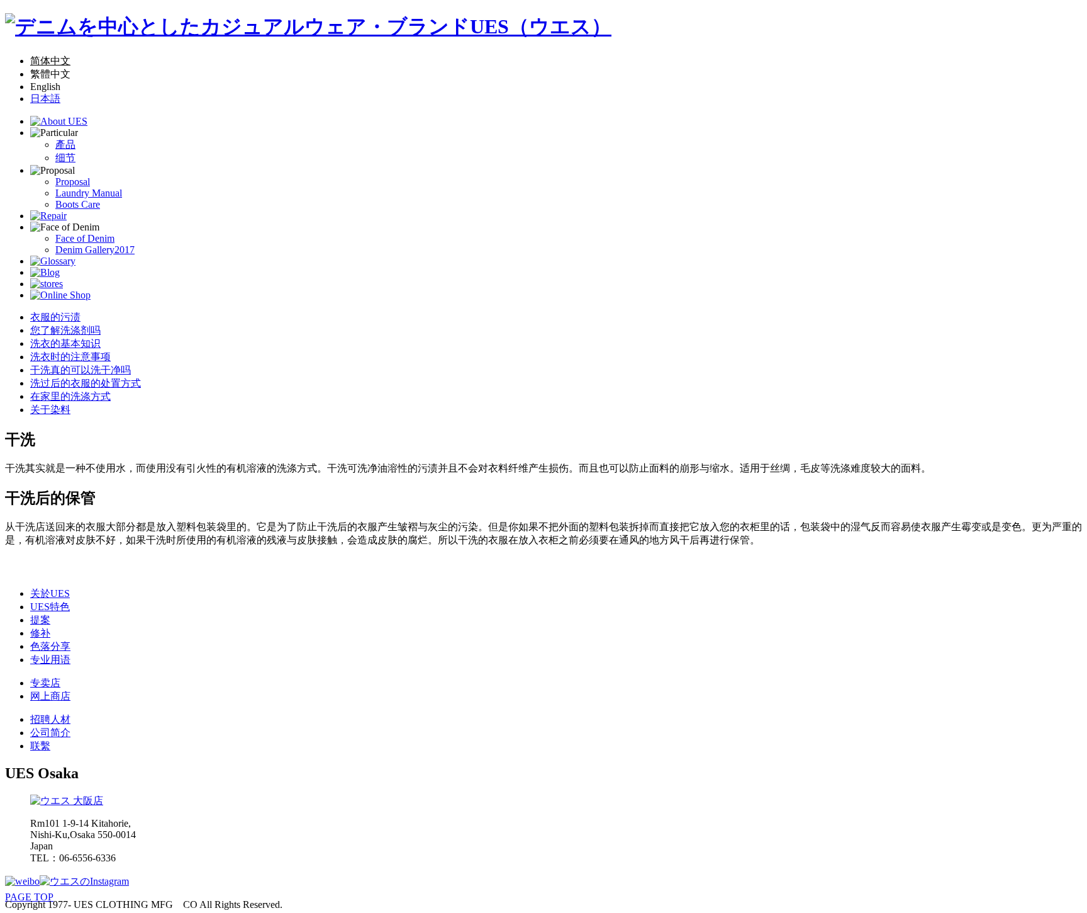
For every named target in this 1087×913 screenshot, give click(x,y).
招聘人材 (50, 719)
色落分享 (50, 646)
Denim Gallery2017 (95, 249)
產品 (65, 144)
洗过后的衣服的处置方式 (85, 383)
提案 (40, 620)
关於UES (50, 593)
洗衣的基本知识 (65, 343)
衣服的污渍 (55, 317)
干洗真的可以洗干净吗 (80, 370)
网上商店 (50, 696)
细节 (65, 157)
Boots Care (77, 204)
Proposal (72, 181)
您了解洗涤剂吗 (65, 330)
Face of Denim (84, 238)
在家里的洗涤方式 (70, 396)
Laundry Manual (88, 193)
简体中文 (50, 60)
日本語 (45, 98)
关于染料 (50, 409)
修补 (40, 633)
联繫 (40, 745)
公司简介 (50, 732)
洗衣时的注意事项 (70, 356)
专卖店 (45, 683)
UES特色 (50, 606)
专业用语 (50, 659)
